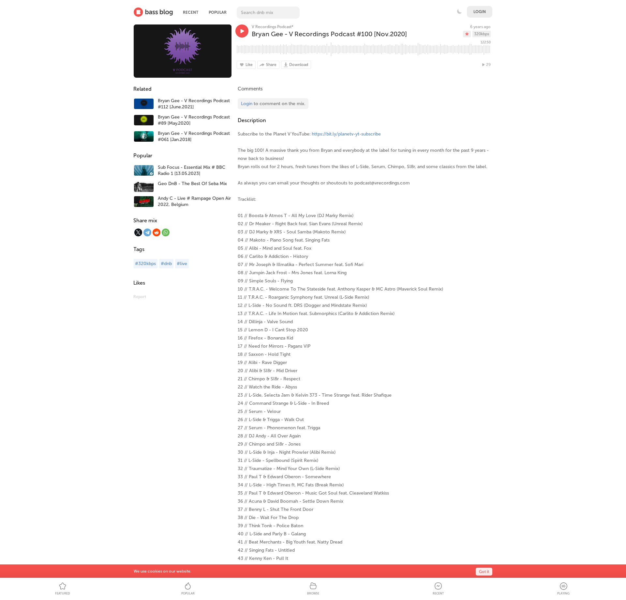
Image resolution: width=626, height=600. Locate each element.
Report (139, 296)
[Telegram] (147, 232)
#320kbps (145, 263)
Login (479, 11)
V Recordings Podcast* (272, 26)
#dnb (166, 263)
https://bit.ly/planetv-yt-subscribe (346, 134)
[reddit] (156, 232)
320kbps (481, 34)
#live (182, 263)
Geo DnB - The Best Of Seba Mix (192, 183)
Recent (190, 12)
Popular (218, 12)
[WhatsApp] (166, 232)
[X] (138, 232)
